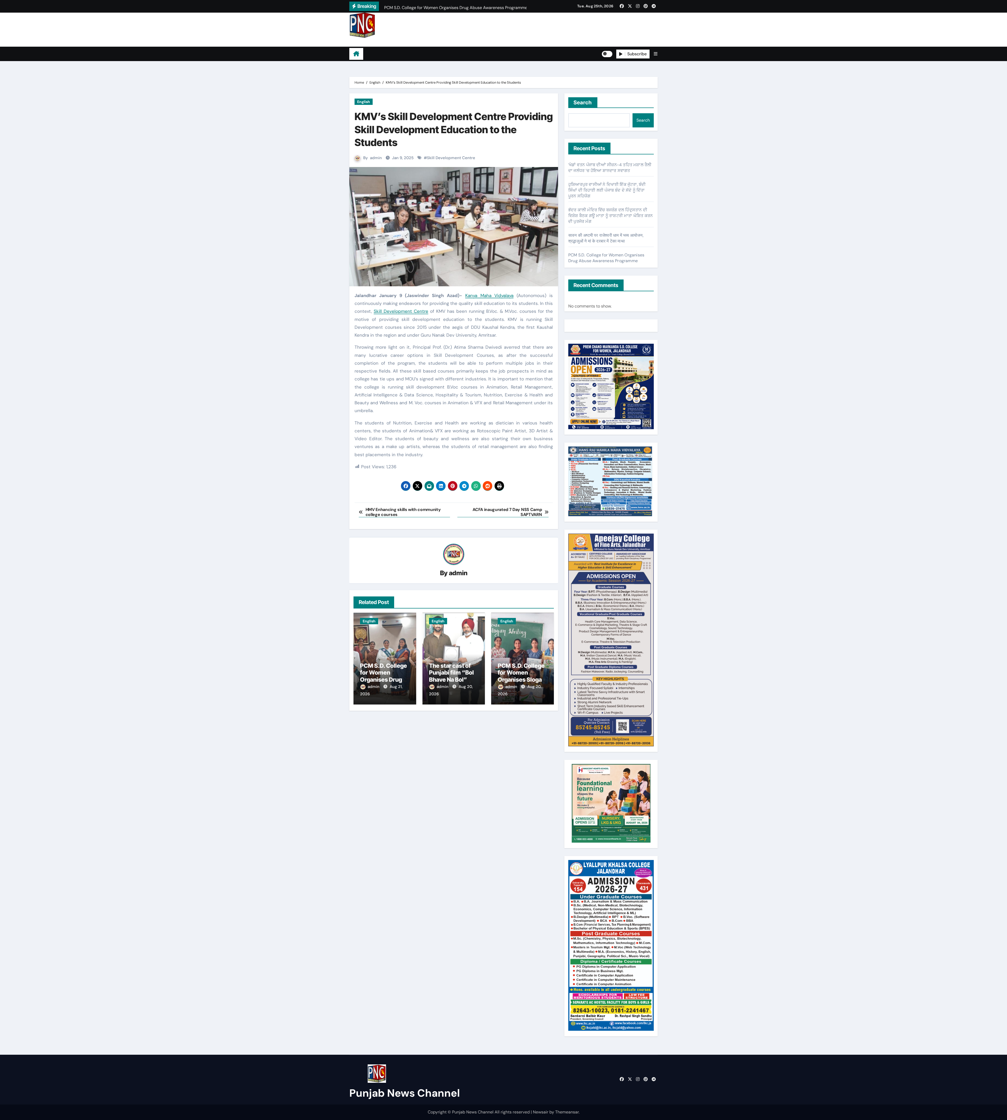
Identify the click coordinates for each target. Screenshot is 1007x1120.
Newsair (540, 1112)
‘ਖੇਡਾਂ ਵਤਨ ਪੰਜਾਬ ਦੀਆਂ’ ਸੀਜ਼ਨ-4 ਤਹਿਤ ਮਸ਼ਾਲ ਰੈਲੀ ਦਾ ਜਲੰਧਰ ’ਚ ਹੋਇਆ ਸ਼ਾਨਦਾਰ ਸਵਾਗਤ (609, 167)
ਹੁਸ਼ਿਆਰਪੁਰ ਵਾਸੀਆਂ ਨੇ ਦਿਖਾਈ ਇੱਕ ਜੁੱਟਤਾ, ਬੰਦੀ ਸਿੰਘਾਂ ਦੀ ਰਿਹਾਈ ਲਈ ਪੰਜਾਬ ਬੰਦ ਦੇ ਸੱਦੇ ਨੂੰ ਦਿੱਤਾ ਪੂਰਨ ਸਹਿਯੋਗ (607, 190)
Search (583, 102)
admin (376, 157)
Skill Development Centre (451, 157)
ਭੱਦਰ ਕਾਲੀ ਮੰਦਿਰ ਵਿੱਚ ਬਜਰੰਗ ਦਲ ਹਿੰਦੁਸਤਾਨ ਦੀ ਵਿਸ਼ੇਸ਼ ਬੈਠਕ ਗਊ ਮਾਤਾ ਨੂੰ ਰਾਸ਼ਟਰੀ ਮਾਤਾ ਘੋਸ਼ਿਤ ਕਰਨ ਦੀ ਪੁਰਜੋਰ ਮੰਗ (610, 215)
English (363, 101)
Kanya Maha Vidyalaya (489, 295)
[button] (656, 53)
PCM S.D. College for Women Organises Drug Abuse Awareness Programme (384, 679)
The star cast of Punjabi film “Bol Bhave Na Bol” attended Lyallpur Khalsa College (452, 679)
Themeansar (567, 1112)
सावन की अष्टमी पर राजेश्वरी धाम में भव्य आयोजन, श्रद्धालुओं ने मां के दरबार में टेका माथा (606, 238)
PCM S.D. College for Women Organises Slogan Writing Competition (521, 679)
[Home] (356, 54)
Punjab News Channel (382, 42)
